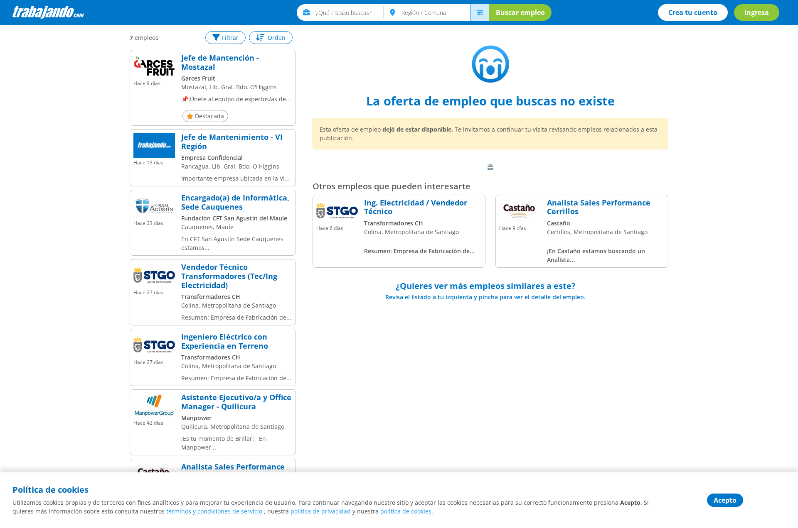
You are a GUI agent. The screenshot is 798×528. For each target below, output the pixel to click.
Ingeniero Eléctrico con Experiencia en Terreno (224, 341)
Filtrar (230, 38)
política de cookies (405, 511)
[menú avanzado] (479, 12)
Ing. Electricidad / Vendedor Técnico (415, 207)
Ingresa (756, 12)
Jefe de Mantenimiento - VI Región (232, 142)
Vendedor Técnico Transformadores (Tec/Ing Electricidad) (229, 276)
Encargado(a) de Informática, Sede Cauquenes (235, 202)
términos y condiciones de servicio (214, 511)
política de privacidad (321, 511)
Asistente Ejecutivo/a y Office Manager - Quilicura (236, 402)
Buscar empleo (520, 12)
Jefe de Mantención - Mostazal (220, 62)
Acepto (725, 500)
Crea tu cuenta (692, 12)
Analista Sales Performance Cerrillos (233, 471)
